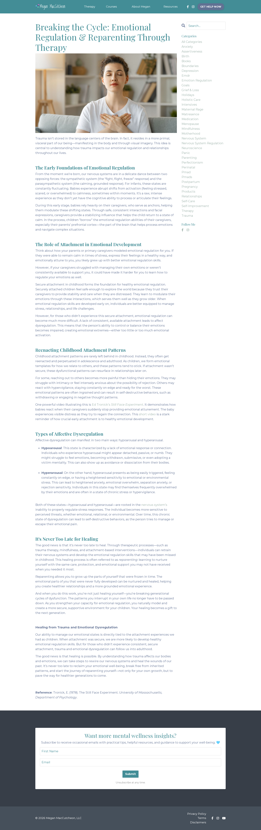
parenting (189, 158)
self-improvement (195, 206)
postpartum (191, 182)
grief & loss (190, 90)
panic (186, 153)
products (188, 191)
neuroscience (192, 148)
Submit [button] (130, 774)
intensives (189, 104)
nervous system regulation (202, 143)
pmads (187, 177)
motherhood (191, 133)
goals (186, 85)
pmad (186, 172)
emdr (186, 75)
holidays (188, 95)
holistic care (191, 100)
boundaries (190, 66)
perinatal (188, 167)
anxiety (187, 46)
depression (190, 71)
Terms (202, 818)
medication (190, 119)
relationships (192, 196)
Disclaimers (198, 822)
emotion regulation (197, 80)
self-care (188, 201)
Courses (111, 6)
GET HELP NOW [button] (210, 6)
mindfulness (191, 129)
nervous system (194, 138)
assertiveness (192, 51)
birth (185, 56)
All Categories (192, 42)
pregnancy (190, 186)
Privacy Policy (196, 814)
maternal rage (192, 109)
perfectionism (192, 162)
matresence (190, 114)
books (186, 61)
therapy (188, 211)
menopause (190, 124)
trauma (187, 215)
